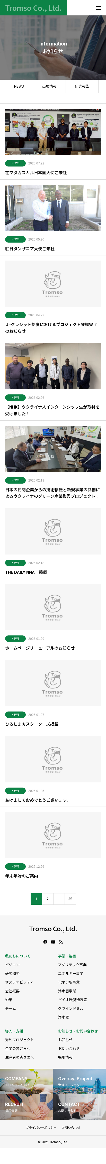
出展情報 (49, 86)
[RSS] (61, 942)
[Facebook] (45, 942)
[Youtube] (53, 942)
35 (70, 899)
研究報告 (82, 86)
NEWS (19, 86)
